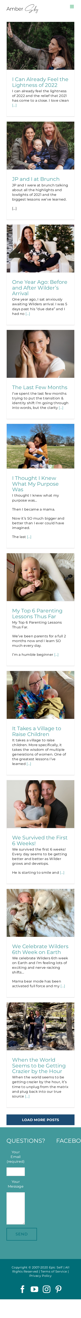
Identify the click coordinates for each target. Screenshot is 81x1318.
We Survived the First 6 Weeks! (40, 840)
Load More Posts (40, 1120)
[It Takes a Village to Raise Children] (40, 695)
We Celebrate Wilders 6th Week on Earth (40, 949)
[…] (14, 105)
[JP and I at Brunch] (40, 146)
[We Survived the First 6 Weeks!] (40, 804)
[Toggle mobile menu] (72, 6)
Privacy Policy (40, 1276)
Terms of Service (54, 1271)
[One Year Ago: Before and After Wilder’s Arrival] (40, 249)
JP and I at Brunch (36, 179)
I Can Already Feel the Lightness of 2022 (40, 82)
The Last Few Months (39, 387)
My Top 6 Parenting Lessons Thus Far (37, 613)
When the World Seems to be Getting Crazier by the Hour (39, 1065)
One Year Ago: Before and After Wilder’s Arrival (39, 287)
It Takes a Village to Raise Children (36, 731)
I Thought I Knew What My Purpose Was (35, 484)
